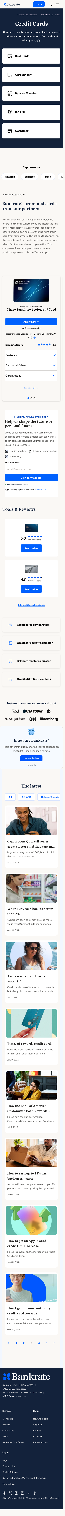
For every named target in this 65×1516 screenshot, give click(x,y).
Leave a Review (31, 758)
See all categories (12, 194)
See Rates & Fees (31, 388)
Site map (37, 1424)
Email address (12, 462)
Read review (31, 548)
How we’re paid (40, 1418)
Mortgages (7, 1418)
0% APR (26, 797)
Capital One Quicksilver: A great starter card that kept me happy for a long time (30, 846)
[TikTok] (34, 1493)
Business (29, 176)
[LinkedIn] (22, 1493)
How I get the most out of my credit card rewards (28, 1310)
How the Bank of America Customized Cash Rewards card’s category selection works (31, 1111)
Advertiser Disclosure (50, 15)
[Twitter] (10, 1493)
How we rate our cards (27, 15)
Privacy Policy (40, 489)
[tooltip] (34, 337)
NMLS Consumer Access (14, 1389)
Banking (6, 1424)
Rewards (10, 176)
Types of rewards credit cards (29, 1044)
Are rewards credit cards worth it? (26, 978)
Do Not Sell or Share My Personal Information (24, 1478)
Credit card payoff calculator (35, 643)
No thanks (31, 765)
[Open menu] (57, 4)
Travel (48, 176)
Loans (5, 1436)
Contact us (38, 1436)
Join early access (31, 477)
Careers (37, 1430)
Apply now (29, 321)
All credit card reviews (31, 605)
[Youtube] (28, 1493)
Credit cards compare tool (33, 624)
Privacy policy (8, 1466)
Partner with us (40, 1442)
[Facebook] (4, 1493)
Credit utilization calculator (34, 679)
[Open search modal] (50, 4)
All (10, 797)
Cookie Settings (10, 1472)
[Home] (13, 4)
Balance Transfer (50, 797)
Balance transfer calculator (33, 661)
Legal (4, 1460)
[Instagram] (16, 1493)
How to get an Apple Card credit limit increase (26, 1243)
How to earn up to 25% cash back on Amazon (28, 1176)
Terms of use (8, 1484)
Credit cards (8, 1430)
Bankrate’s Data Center (13, 1442)
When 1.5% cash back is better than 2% (30, 911)
